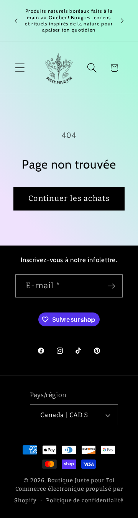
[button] (20, 68)
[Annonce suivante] (122, 20)
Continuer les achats (69, 198)
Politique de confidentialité (84, 500)
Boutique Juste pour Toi (81, 480)
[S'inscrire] (111, 286)
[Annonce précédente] (16, 20)
